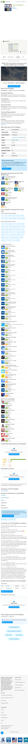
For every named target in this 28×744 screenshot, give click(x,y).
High (14, 229)
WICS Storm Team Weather (10, 264)
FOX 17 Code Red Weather (10, 250)
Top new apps (19, 635)
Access (2, 226)
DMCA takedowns (4, 717)
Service (2, 240)
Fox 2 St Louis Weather (9, 393)
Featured (18, 223)
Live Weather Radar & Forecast (10, 351)
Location (11, 237)
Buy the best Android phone (20, 690)
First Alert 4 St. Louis (9, 433)
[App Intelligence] (2, 732)
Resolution (14, 218)
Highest (2, 229)
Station (6, 226)
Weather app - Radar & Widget (10, 337)
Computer (19, 232)
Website (2, 500)
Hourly (18, 215)
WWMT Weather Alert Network (10, 302)
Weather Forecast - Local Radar (11, 332)
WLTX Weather (8, 202)
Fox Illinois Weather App (9, 181)
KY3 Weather (7, 414)
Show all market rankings (7, 591)
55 (12, 147)
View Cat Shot (3, 700)
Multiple (7, 232)
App (2, 223)
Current (19, 218)
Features (18, 240)
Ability (3, 234)
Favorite (13, 234)
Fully (22, 234)
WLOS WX (7, 288)
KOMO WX (7, 283)
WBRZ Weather (21, 181)
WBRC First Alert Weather (10, 424)
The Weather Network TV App (10, 365)
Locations (18, 234)
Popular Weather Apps (14, 627)
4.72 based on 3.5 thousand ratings (19, 137)
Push (10, 240)
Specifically (15, 226)
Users (20, 226)
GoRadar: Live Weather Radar (10, 316)
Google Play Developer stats (20, 682)
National (21, 237)
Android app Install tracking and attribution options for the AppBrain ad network (6, 727)
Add (6, 234)
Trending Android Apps (19, 685)
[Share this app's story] (20, 51)
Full (14, 223)
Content (10, 226)
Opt (6, 240)
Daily (10, 218)
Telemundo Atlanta (8, 405)
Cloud (22, 229)
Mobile (23, 223)
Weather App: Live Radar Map (10, 384)
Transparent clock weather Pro (10, 306)
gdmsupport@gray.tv (5, 497)
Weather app (7, 323)
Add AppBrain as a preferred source (8, 519)
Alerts (3, 218)
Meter (23, 226)
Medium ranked (15, 140)
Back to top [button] (25, 733)
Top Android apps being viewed (6, 695)
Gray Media (11, 399)
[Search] (26, 2)
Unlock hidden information (14, 454)
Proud (6, 223)
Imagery (2, 232)
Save (10, 234)
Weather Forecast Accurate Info (11, 346)
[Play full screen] (24, 51)
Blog (2, 722)
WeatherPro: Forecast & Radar (10, 374)
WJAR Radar (7, 297)
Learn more (4, 166)
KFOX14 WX (7, 269)
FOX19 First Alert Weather (10, 438)
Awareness (16, 237)
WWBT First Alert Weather (10, 419)
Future (7, 229)
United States (8, 588)
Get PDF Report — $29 (7, 168)
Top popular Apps (18, 687)
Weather (10, 215)
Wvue (6, 215)
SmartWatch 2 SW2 (4, 703)
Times (11, 232)
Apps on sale (8, 635)
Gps (7, 237)
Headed (10, 229)
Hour (15, 232)
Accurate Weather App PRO (10, 246)
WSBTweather (7, 278)
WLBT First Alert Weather (9, 410)
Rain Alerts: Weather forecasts (10, 379)
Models (23, 232)
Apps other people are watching (14, 631)
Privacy (2, 712)
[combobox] (20, 2)
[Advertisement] (14, 25)
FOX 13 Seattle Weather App (10, 176)
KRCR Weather (7, 260)
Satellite (18, 229)
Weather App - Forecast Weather (11, 370)
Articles (2, 720)
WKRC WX (7, 274)
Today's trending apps (14, 638)
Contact (2, 709)
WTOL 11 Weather (8, 192)
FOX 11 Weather (8, 311)
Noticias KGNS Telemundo (10, 400)
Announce (10, 223)
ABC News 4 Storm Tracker (10, 292)
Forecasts (22, 215)
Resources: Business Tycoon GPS (7, 697)
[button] (14, 502)
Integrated (3, 237)
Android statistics (18, 679)
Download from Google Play (14, 86)
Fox (2, 215)
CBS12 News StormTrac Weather (11, 197)
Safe (14, 240)
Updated (23, 218)
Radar (14, 215)
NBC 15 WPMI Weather (9, 255)
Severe (6, 218)
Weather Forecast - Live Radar (10, 360)
